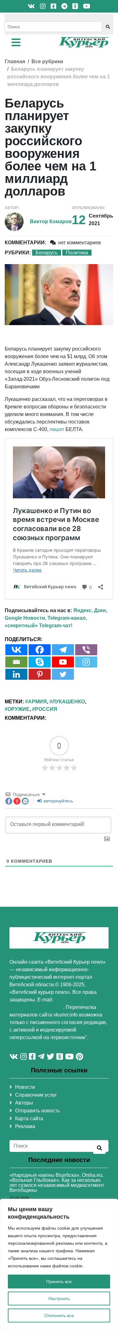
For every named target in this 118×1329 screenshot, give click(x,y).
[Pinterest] (40, 674)
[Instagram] (86, 661)
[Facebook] (40, 649)
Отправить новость (37, 1110)
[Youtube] (63, 661)
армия (37, 701)
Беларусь (47, 252)
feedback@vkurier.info (36, 1007)
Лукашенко (68, 701)
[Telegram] (63, 649)
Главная (15, 61)
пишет (57, 429)
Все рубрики (47, 61)
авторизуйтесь (57, 800)
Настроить (59, 1298)
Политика (77, 252)
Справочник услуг (36, 1095)
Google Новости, (25, 618)
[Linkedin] (16, 674)
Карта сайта (29, 1118)
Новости (25, 1087)
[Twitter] (63, 674)
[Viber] (86, 649)
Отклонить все (59, 1315)
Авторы (24, 1102)
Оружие (19, 709)
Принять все (59, 1281)
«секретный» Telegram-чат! (38, 625)
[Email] (16, 661)
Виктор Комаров (51, 221)
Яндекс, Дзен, (90, 610)
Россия (46, 709)
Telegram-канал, (67, 618)
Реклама (25, 1126)
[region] (59, 1264)
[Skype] (40, 661)
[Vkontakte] (16, 649)
